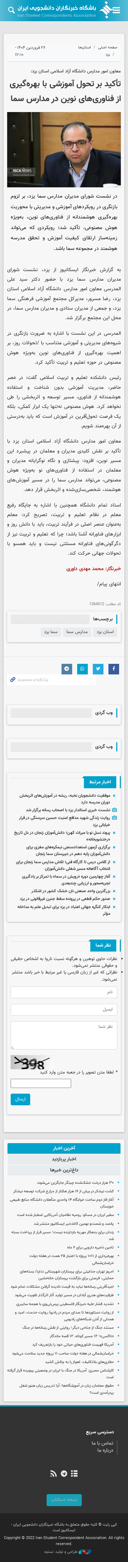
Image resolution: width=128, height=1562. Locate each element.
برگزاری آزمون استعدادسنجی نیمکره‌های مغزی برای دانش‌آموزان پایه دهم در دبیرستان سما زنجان (68, 850)
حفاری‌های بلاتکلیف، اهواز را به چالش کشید (79, 1362)
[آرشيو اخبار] (74, 1474)
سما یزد (51, 632)
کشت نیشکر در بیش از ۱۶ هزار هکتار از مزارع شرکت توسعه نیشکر (63, 1191)
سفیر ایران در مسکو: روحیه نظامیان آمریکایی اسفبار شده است (65, 1215)
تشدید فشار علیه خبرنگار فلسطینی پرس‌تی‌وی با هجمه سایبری (65, 1304)
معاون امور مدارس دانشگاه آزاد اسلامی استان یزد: (76, 71)
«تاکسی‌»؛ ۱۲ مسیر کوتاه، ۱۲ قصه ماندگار (82, 1336)
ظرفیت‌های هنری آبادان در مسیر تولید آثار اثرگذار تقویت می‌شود (64, 1295)
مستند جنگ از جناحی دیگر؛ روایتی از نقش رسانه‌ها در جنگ (68, 1328)
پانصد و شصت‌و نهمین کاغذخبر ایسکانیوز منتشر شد (74, 1224)
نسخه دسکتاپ (64, 1499)
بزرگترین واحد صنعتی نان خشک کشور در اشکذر (70, 891)
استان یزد (105, 632)
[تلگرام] (63, 1474)
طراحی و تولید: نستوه (61, 1552)
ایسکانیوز (69, 270)
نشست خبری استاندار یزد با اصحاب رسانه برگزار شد (68, 810)
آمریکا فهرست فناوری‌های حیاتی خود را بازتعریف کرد (73, 1345)
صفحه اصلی (107, 48)
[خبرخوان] (53, 1474)
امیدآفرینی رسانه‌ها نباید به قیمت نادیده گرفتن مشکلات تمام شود (62, 1287)
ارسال (20, 1099)
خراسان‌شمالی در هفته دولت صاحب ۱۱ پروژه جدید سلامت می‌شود (63, 1354)
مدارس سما (77, 632)
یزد (108, 55)
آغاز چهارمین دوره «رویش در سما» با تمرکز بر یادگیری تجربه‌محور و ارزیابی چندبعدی (66, 880)
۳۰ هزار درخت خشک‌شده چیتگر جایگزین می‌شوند (75, 1183)
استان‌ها (84, 48)
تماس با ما (102, 1443)
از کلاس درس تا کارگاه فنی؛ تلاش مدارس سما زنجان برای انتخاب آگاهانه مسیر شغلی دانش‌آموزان (63, 865)
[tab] (64, 1148)
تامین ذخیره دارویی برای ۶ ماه (90, 1248)
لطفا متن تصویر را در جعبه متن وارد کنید (78, 1072)
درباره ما (105, 1451)
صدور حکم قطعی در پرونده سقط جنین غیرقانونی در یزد (65, 899)
